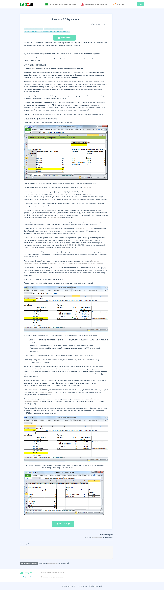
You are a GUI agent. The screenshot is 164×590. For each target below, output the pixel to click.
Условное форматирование (54, 29)
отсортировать (80, 228)
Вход (140, 4)
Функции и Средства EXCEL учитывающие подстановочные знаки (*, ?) (47, 31)
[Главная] (26, 4)
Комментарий (24, 544)
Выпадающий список (54, 217)
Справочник (87, 187)
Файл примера (64, 37)
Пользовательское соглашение (52, 573)
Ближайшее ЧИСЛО (45, 392)
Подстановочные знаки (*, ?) (34, 29)
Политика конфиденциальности (52, 577)
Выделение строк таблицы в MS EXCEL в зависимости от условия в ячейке (75, 263)
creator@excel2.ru (26, 577)
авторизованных (96, 537)
